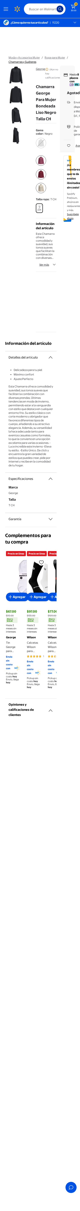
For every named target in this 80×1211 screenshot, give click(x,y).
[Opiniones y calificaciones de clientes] (50, 708)
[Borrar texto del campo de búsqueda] (54, 9)
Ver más (44, 264)
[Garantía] (50, 519)
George (40, 69)
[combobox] (44, 9)
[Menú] (6, 9)
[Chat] (71, 1187)
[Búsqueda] (60, 9)
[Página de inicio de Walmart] (17, 9)
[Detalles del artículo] (50, 357)
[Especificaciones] (50, 478)
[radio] (41, 146)
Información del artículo (28, 343)
